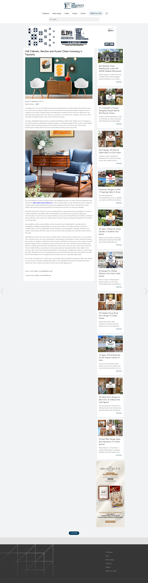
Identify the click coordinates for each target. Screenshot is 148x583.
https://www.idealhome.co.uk (43, 271)
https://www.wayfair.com (43, 275)
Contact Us (109, 563)
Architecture (45, 13)
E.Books (83, 13)
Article (107, 556)
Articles (67, 13)
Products (74, 13)
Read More (119, 82)
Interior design (57, 13)
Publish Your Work (95, 13)
